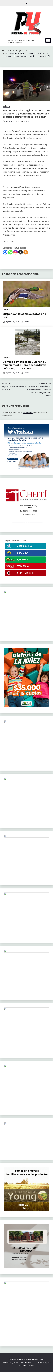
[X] (20, 252)
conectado (28, 412)
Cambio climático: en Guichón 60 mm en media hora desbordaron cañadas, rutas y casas (24, 365)
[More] (25, 252)
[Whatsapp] (10, 252)
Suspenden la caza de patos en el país (25, 315)
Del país (6, 106)
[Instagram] (15, 252)
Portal (26, 121)
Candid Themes (26, 1365)
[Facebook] (5, 252)
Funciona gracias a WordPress (17, 1362)
